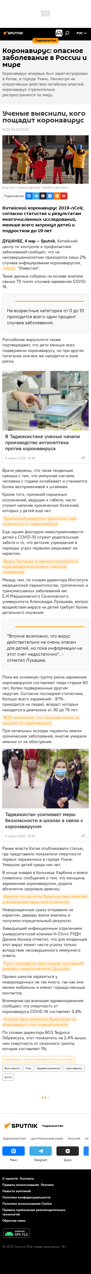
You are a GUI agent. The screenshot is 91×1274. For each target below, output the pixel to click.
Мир (28, 1068)
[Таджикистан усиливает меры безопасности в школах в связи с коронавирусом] (45, 778)
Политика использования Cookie (27, 1203)
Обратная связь (14, 1220)
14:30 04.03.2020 (15, 129)
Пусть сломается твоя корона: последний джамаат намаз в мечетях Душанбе (43, 966)
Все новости (12, 1068)
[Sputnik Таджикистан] (14, 35)
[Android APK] (16, 1233)
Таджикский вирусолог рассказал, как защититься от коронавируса (39, 521)
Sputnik (10, 187)
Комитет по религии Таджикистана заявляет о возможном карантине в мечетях (45, 899)
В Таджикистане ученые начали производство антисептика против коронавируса (42, 442)
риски (8, 1077)
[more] (83, 457)
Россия (74, 1138)
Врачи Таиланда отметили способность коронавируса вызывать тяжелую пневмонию (40, 567)
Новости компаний (16, 1191)
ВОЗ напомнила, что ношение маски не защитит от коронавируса (41, 720)
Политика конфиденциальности (26, 1197)
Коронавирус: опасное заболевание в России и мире (38, 1059)
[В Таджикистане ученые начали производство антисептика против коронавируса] (45, 400)
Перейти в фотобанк (55, 187)
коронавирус (74, 1068)
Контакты (27, 1178)
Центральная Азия (47, 1138)
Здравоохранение (48, 1068)
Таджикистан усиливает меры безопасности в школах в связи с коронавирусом (44, 820)
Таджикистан (14, 1138)
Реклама (47, 1185)
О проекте (10, 1178)
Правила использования (20, 1185)
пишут (9, 268)
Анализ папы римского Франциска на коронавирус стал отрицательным (39, 1021)
